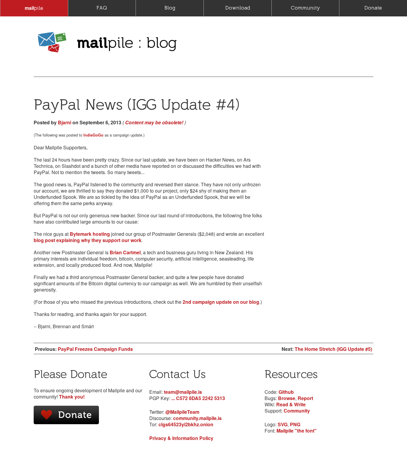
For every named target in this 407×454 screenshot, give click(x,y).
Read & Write (291, 404)
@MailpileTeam (182, 411)
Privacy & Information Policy (181, 438)
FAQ (102, 8)
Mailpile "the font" (296, 430)
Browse (286, 398)
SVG (283, 424)
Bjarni (64, 122)
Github (286, 391)
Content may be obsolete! (154, 122)
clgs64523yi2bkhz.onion (186, 424)
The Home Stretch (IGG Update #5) (333, 348)
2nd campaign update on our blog (221, 301)
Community (305, 8)
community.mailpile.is (197, 418)
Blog (169, 8)
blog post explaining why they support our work (88, 240)
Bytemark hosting (90, 233)
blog (162, 42)
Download (237, 8)
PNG (295, 424)
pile (34, 7)
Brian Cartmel (125, 252)
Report (305, 398)
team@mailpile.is (183, 391)
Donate (373, 8)
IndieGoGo (93, 135)
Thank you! (72, 396)
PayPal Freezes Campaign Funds (95, 348)
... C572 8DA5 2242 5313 (198, 398)
